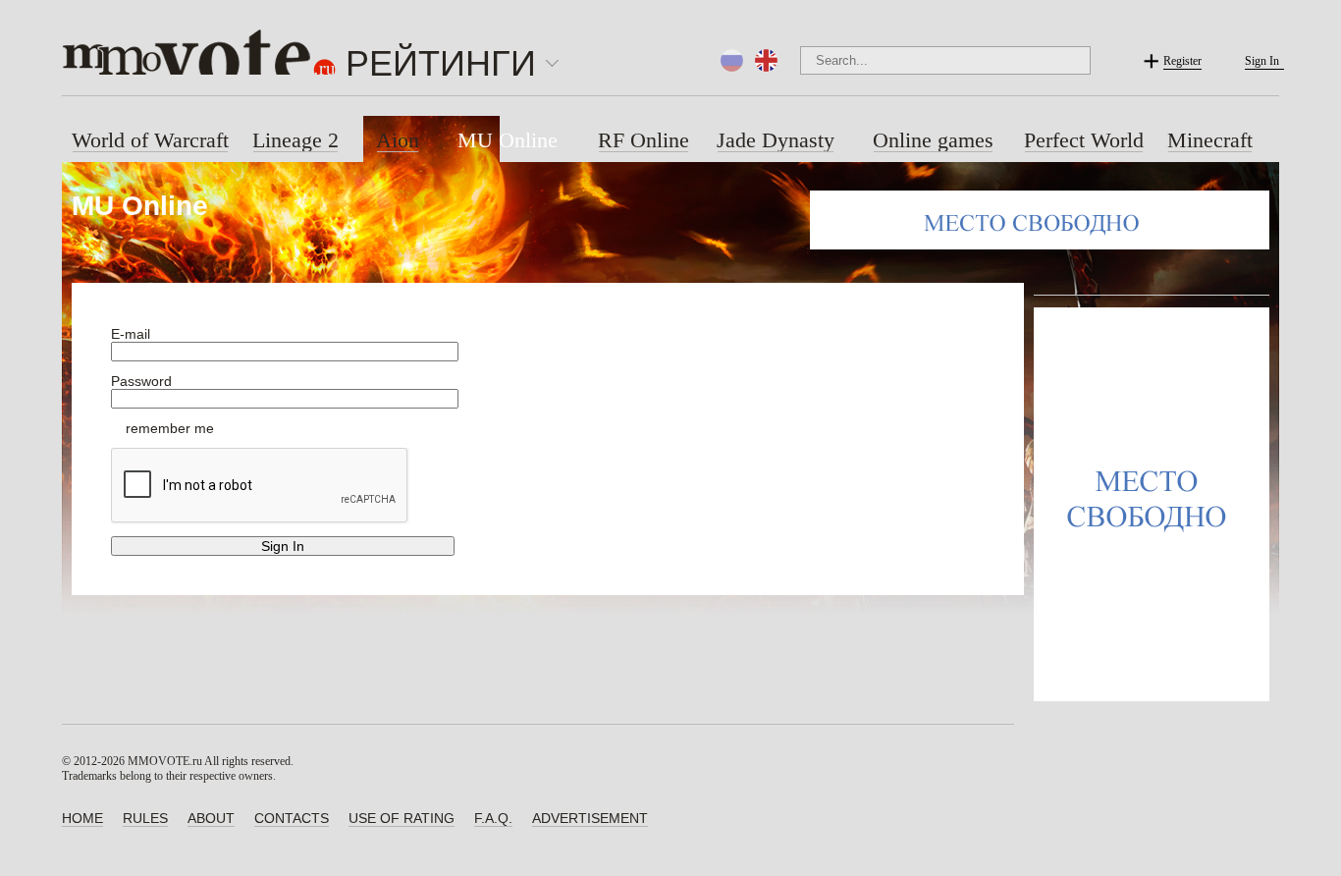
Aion (397, 140)
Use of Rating (402, 818)
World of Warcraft (150, 140)
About (211, 818)
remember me (170, 428)
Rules (145, 818)
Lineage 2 (295, 140)
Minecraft (1210, 140)
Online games (933, 140)
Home (82, 818)
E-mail (130, 334)
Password (141, 381)
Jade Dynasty (775, 140)
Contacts (291, 818)
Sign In (1262, 61)
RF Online (643, 140)
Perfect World (1084, 140)
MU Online (507, 140)
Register (1182, 61)
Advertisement (590, 818)
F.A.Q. (493, 818)
